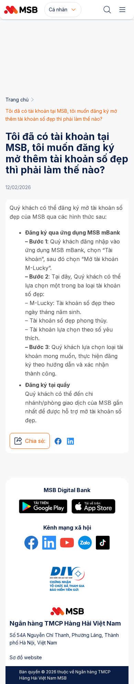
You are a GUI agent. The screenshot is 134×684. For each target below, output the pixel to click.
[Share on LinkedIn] (70, 441)
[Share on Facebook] (58, 441)
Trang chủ (17, 99)
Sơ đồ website (26, 657)
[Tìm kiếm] (107, 9)
